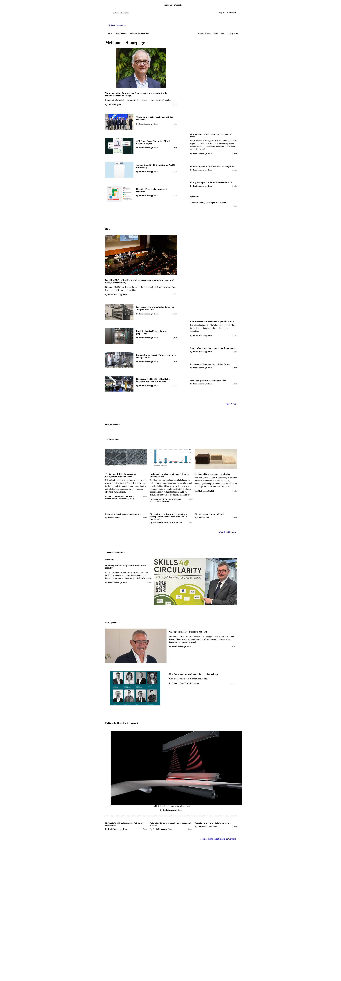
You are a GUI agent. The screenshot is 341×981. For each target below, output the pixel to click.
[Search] (110, 12)
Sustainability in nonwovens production (212, 474)
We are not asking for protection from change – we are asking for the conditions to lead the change (136, 94)
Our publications (112, 424)
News (110, 34)
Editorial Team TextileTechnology (185, 683)
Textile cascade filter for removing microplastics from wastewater (120, 475)
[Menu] (108, 12)
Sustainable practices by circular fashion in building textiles (169, 475)
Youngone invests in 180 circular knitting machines (154, 118)
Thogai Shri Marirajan (162, 499)
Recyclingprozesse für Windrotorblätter (213, 823)
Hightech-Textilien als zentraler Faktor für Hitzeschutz (124, 824)
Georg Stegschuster (160, 522)
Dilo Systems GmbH (205, 491)
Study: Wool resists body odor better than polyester (213, 348)
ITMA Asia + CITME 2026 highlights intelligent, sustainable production (153, 380)
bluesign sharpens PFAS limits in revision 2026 (211, 182)
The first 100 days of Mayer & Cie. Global (209, 202)
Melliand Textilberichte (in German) (121, 723)
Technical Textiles (204, 34)
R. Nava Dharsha (162, 502)
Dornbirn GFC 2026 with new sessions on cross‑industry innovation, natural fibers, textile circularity (139, 281)
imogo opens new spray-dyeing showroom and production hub (155, 308)
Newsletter (124, 13)
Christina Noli (203, 518)
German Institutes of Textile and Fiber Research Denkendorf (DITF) (119, 497)
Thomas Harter (114, 518)
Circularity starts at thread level (209, 514)
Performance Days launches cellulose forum (210, 364)
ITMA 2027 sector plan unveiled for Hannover (152, 190)
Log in (221, 13)
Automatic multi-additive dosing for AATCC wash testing (156, 166)
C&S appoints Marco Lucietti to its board (188, 632)
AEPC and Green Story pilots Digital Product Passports (153, 142)
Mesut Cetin (177, 522)
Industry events (232, 34)
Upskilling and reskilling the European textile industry (125, 566)
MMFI (216, 34)
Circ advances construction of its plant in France (212, 321)
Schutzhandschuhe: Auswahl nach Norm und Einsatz (170, 824)
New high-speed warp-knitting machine (208, 380)
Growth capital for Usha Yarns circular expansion (212, 166)
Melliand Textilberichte (139, 34)
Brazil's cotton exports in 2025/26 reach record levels (211, 135)
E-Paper (116, 13)
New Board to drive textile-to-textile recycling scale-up (193, 674)
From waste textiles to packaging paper (123, 514)
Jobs (222, 34)
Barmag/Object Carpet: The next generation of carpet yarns (156, 356)
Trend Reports (121, 34)
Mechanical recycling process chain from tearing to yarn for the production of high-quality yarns (169, 516)
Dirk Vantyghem (114, 105)
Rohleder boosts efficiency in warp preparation (151, 332)
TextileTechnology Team (148, 124)
